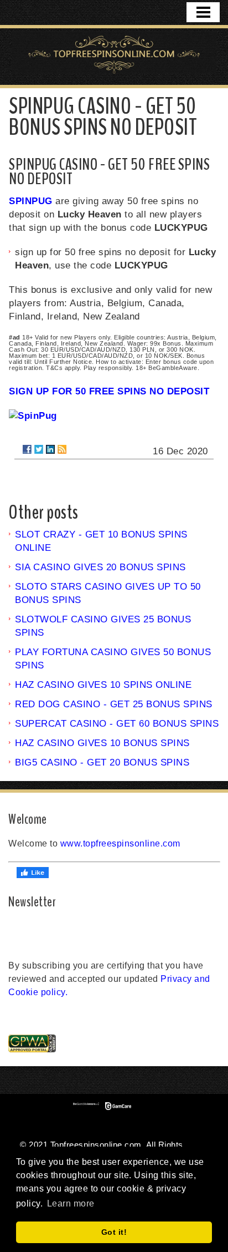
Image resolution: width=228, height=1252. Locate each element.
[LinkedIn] (50, 449)
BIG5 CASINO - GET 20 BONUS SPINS (102, 762)
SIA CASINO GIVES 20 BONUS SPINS (100, 567)
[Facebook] (27, 449)
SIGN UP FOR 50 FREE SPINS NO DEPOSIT (109, 391)
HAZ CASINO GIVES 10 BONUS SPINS (102, 743)
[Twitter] (38, 449)
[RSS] (62, 449)
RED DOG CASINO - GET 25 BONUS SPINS (114, 704)
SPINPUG (31, 201)
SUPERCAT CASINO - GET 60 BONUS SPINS (117, 723)
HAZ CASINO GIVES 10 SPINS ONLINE (103, 685)
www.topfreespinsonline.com (120, 843)
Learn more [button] (71, 1203)
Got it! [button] (114, 1232)
